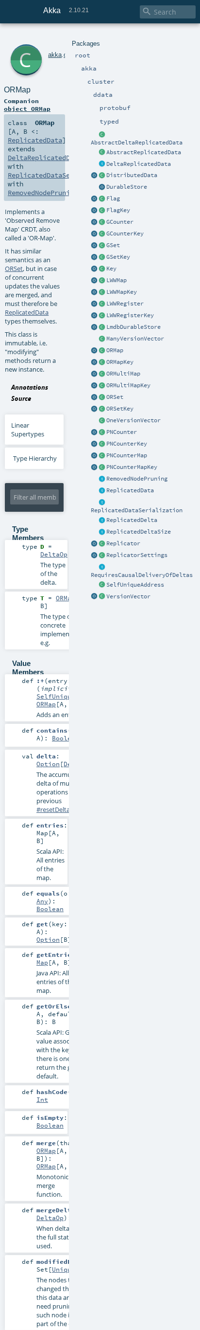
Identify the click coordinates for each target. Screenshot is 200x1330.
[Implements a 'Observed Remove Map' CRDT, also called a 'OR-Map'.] (102, 351)
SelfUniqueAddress (135, 584)
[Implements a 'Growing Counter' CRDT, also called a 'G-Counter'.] (102, 222)
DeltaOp (53, 554)
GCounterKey (125, 233)
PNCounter (121, 432)
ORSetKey (119, 408)
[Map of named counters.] (102, 456)
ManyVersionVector (135, 338)
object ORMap (27, 108)
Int (42, 1099)
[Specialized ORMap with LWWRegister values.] (102, 281)
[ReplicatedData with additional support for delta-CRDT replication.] (102, 164)
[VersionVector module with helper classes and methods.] (94, 597)
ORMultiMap (123, 373)
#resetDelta (53, 809)
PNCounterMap (126, 455)
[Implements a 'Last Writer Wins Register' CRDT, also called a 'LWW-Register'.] (102, 304)
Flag (113, 198)
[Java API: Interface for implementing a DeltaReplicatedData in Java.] (102, 135)
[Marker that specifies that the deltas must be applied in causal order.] (102, 567)
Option (48, 764)
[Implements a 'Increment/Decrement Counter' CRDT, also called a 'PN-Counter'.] (102, 432)
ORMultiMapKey (128, 385)
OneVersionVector (133, 420)
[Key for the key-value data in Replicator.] (102, 269)
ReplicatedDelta (131, 520)
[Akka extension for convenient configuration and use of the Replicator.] (102, 176)
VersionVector (128, 596)
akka (55, 54)
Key (111, 268)
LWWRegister (125, 303)
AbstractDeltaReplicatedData (137, 142)
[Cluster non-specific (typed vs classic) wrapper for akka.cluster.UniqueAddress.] (102, 585)
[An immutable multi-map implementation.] (102, 374)
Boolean (65, 738)
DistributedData (131, 175)
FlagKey (118, 210)
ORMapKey (119, 362)
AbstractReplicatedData (143, 152)
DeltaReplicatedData (138, 164)
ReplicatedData (130, 490)
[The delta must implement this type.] (102, 520)
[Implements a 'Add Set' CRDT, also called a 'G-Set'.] (102, 246)
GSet (113, 245)
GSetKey (118, 256)
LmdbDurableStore (133, 327)
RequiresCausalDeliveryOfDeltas (142, 575)
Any (42, 901)
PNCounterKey (126, 443)
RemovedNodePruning (136, 478)
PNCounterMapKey (131, 467)
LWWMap (116, 280)
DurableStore (126, 186)
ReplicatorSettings (136, 555)
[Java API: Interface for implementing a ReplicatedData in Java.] (102, 153)
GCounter (119, 221)
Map (42, 962)
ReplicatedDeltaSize (138, 531)
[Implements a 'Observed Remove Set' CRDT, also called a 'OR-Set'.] (102, 397)
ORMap (114, 350)
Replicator (123, 543)
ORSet (114, 397)
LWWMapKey (121, 291)
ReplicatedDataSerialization (137, 510)
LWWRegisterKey (130, 315)
